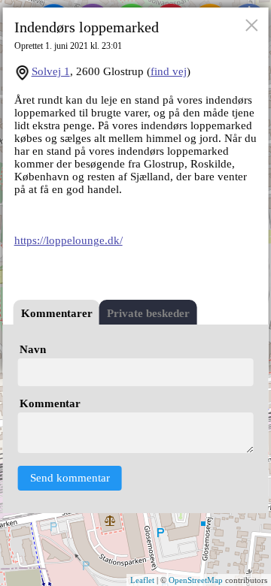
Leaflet (142, 579)
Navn (33, 349)
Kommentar (50, 403)
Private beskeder (148, 313)
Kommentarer (57, 313)
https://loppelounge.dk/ (68, 240)
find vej (169, 71)
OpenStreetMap (196, 579)
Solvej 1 (51, 71)
